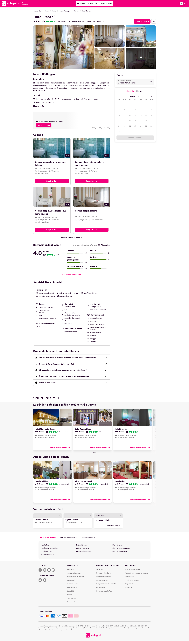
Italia (54, 11)
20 (135, 120)
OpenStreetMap (105, 128)
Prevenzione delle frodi (104, 591)
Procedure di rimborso (103, 573)
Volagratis (37, 11)
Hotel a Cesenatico (82, 548)
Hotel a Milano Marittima (49, 548)
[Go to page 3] (95, 452)
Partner (69, 595)
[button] (63, 47)
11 (124, 115)
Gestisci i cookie (72, 584)
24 (119, 126)
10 (119, 115)
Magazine (128, 587)
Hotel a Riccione (81, 545)
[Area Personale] (183, 3)
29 (146, 126)
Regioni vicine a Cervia (68, 537)
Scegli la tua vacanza (132, 580)
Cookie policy (71, 580)
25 (124, 126)
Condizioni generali (73, 573)
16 (151, 115)
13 (135, 115)
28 (141, 126)
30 (151, 126)
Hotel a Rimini (45, 545)
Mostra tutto (38, 106)
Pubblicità (70, 591)
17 (119, 120)
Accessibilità (100, 587)
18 (124, 120)
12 (130, 115)
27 (135, 126)
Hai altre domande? (47, 383)
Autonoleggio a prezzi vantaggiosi (136, 573)
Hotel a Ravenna (117, 545)
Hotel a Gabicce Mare (83, 551)
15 (146, 115)
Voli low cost (129, 577)
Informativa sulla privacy (75, 577)
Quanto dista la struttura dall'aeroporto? (56, 364)
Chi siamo (70, 569)
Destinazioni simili (88, 537)
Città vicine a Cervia (48, 537)
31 (119, 131)
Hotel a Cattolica (46, 551)
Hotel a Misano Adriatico (120, 551)
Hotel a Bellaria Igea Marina (121, 548)
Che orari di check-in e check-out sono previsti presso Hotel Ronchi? (67, 358)
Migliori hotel (129, 584)
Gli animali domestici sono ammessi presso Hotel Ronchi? (63, 370)
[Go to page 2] (94, 452)
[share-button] (153, 21)
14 (141, 115)
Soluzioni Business (73, 602)
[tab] (48, 537)
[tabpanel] (94, 550)
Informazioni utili (102, 580)
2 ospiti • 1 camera (106, 3)
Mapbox (95, 128)
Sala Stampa (71, 598)
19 (130, 120)
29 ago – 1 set (92, 3)
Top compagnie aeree (132, 569)
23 (151, 120)
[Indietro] (119, 96)
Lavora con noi (72, 587)
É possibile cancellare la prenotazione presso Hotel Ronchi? (64, 376)
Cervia (82, 3)
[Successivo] (151, 96)
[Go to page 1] (93, 452)
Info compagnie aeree (103, 577)
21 (141, 120)
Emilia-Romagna (65, 11)
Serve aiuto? (100, 569)
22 (146, 120)
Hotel (47, 11)
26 (130, 126)
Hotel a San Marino (47, 554)
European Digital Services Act (106, 584)
